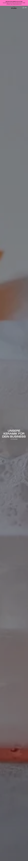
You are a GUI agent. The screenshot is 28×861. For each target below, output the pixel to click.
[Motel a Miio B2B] (14, 7)
